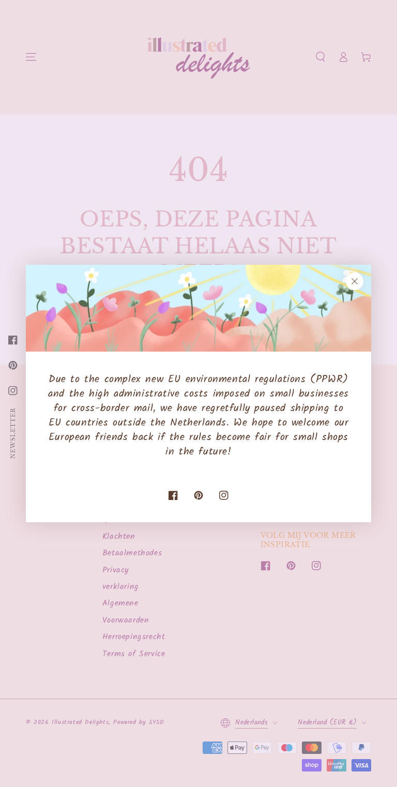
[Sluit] (354, 281)
